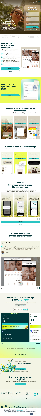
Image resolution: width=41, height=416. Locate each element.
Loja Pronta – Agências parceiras (11, 399)
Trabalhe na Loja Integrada (28, 394)
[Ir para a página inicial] (5, 2)
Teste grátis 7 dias (15, 323)
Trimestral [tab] (19, 309)
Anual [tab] (25, 309)
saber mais (3, 327)
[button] (37, 219)
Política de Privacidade (29, 25)
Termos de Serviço (33, 29)
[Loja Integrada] (20, 408)
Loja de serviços (10, 393)
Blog (26, 398)
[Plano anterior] (37, 343)
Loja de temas (10, 392)
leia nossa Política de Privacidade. (19, 410)
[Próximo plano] (39, 343)
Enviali (17, 393)
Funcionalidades (18, 392)
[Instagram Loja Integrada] (35, 394)
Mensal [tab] (15, 309)
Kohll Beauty (7, 252)
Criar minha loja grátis (32, 27)
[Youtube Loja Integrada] (35, 395)
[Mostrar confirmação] (38, 23)
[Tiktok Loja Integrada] (37, 394)
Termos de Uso (36, 25)
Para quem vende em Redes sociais (4, 393)
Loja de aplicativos (11, 394)
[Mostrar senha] (38, 20)
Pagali (17, 394)
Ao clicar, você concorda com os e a (32, 25)
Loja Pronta (10, 397)
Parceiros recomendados (10, 396)
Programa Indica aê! (28, 392)
